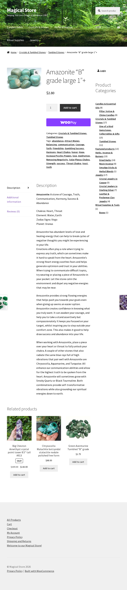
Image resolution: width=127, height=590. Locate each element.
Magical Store (21, 10)
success (61, 163)
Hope (81, 152)
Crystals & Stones (39, 27)
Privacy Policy (14, 537)
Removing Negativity (57, 159)
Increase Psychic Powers (58, 155)
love (75, 155)
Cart (9, 524)
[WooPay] (68, 122)
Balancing (51, 144)
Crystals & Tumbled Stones (32, 52)
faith (49, 148)
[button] (36, 72)
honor (75, 152)
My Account (13, 532)
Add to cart (70, 107)
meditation (84, 155)
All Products (14, 519)
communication (66, 144)
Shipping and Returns (19, 541)
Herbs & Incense (63, 27)
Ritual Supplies (15, 40)
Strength (51, 163)
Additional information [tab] (14, 199)
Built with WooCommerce (39, 571)
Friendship (58, 148)
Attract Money (72, 140)
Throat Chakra (73, 163)
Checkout (12, 528)
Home (14, 52)
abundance (58, 140)
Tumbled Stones (56, 52)
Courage (80, 144)
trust (85, 163)
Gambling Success (74, 148)
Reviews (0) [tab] (13, 211)
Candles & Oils (15, 27)
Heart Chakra (63, 152)
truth (49, 167)
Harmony (51, 152)
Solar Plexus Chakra (79, 159)
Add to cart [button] (19, 474)
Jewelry (34, 40)
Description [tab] (13, 187)
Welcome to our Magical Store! (24, 545)
